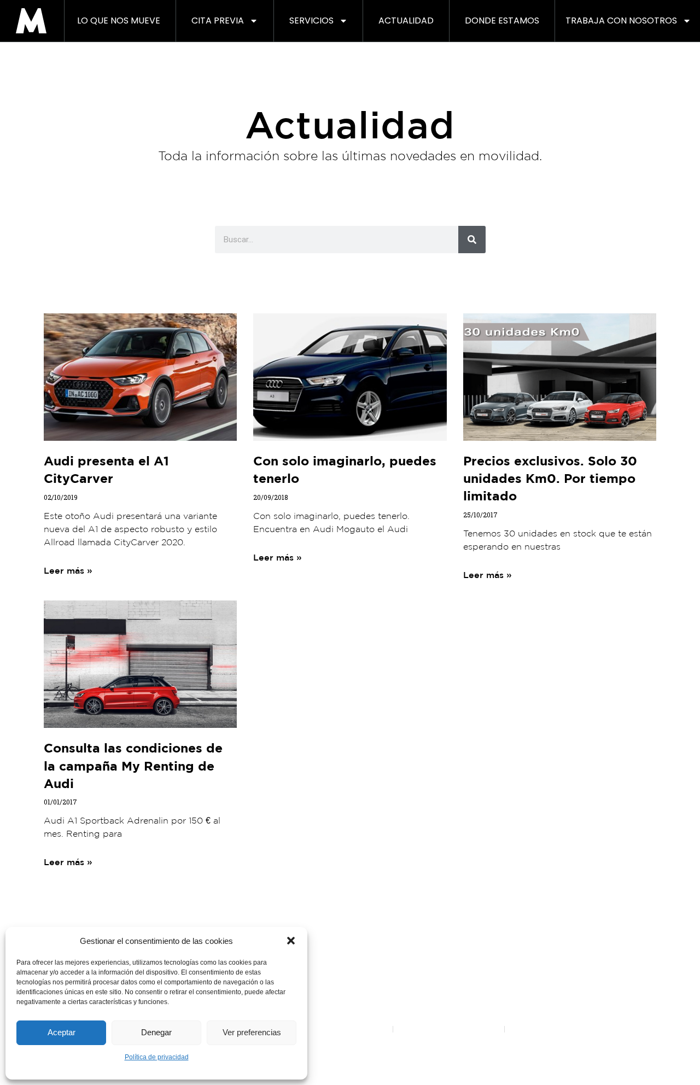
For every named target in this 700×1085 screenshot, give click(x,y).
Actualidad (406, 20)
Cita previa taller (429, 959)
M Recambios (522, 1004)
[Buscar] (472, 239)
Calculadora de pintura (441, 974)
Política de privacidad (157, 1057)
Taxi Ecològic (521, 959)
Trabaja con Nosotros (621, 20)
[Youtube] (350, 907)
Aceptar (61, 1032)
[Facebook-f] (290, 907)
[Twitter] (380, 907)
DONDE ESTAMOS (502, 20)
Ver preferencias (252, 1032)
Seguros (513, 989)
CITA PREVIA (217, 20)
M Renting (350, 943)
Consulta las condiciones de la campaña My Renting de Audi (133, 765)
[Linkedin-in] (410, 907)
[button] (290, 940)
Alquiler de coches (531, 974)
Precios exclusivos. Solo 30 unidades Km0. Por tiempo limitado (550, 478)
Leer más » (68, 570)
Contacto (618, 943)
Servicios (311, 20)
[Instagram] (320, 907)
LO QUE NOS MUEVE (118, 20)
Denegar (156, 1032)
